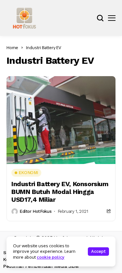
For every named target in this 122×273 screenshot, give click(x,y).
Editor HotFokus (35, 211)
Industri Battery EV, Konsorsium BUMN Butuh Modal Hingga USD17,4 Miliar (60, 191)
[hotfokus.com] (24, 18)
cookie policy (50, 257)
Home (12, 47)
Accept (98, 251)
